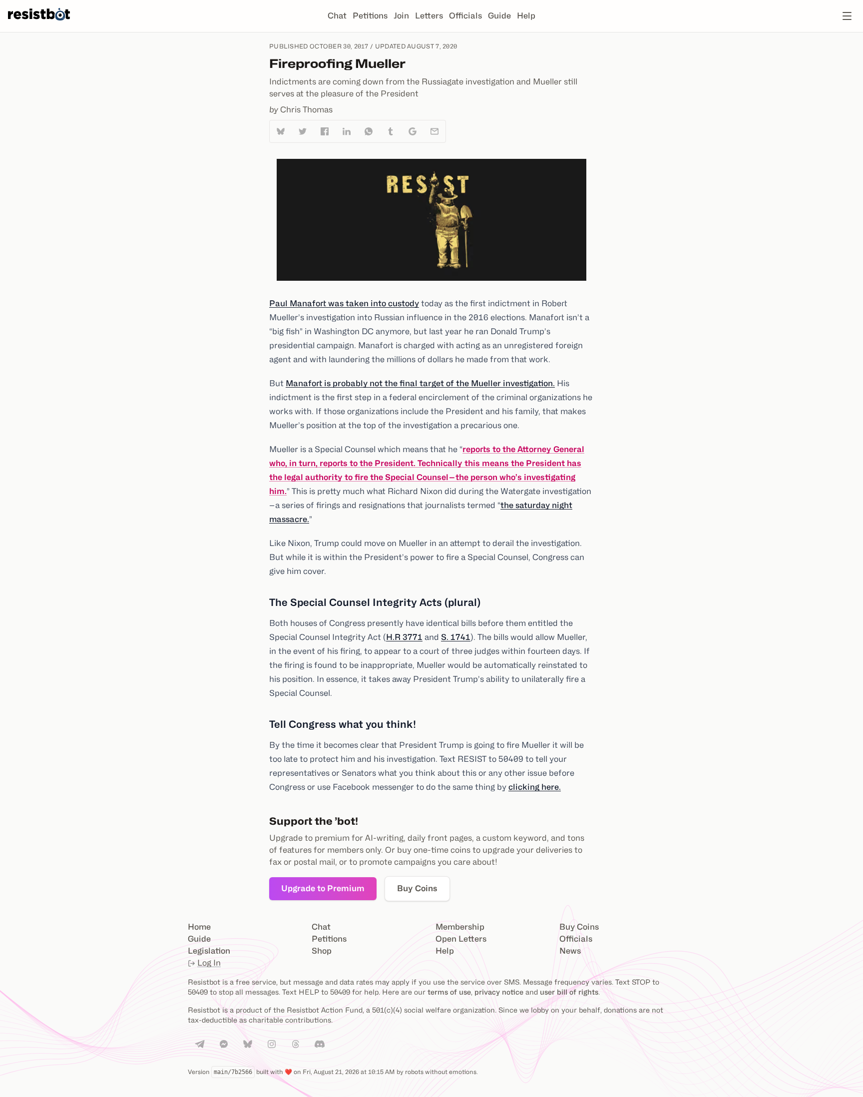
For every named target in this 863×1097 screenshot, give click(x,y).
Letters (429, 15)
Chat (337, 15)
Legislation (209, 951)
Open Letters (460, 939)
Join (401, 15)
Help (526, 15)
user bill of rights (569, 992)
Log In (209, 963)
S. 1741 (455, 637)
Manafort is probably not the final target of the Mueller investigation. (420, 383)
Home (199, 927)
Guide (499, 15)
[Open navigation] (847, 16)
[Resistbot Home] (39, 24)
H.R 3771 (404, 637)
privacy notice (498, 992)
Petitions (370, 15)
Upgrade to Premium (323, 888)
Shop (322, 951)
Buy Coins (417, 888)
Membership (459, 927)
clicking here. (534, 787)
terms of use (449, 992)
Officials (465, 15)
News (570, 951)
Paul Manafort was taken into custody (344, 303)
